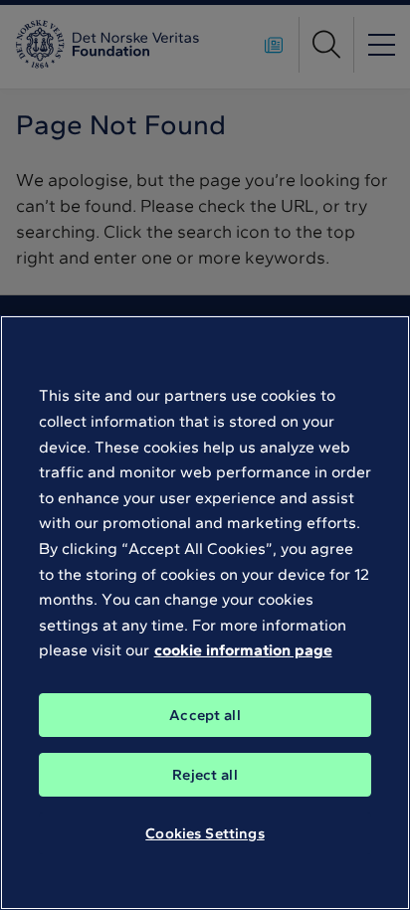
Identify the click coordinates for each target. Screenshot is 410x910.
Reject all (205, 775)
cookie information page (243, 649)
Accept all (205, 715)
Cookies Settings (204, 833)
